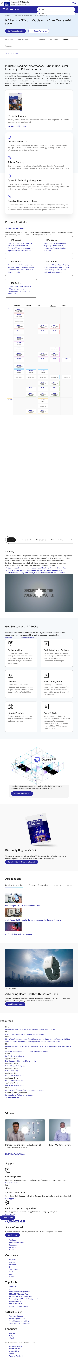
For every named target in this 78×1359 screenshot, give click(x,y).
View (74, 3)
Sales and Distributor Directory (20, 1323)
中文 (11, 1336)
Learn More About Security (18, 568)
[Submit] (39, 13)
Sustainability (14, 1269)
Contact (12, 1272)
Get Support (9, 1199)
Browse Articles (11, 1183)
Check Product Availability (19, 1321)
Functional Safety (25, 540)
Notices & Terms (15, 1346)
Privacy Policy (14, 1349)
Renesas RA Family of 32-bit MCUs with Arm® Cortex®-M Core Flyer (30, 1029)
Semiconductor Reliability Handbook (18, 1095)
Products (7, 15)
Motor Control (41, 540)
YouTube (12, 1240)
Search (56, 9)
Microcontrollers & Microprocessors (22, 15)
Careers (12, 1262)
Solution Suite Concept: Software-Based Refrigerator (24, 1090)
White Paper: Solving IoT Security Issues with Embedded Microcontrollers (36, 573)
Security (11, 540)
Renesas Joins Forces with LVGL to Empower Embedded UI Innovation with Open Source (38, 1046)
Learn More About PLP (13, 1214)
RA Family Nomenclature (14, 1056)
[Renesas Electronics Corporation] (12, 9)
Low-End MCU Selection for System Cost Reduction (24, 1034)
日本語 (11, 1338)
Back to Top (8, 1218)
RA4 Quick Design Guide (14, 1076)
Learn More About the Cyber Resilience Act (49, 568)
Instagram (13, 1247)
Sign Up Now (12, 1235)
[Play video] (39, 593)
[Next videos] (63, 1130)
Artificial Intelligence (58, 540)
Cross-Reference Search (18, 1306)
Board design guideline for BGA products (20, 1061)
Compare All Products (16, 228)
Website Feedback (16, 1356)
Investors (12, 1265)
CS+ (10, 1289)
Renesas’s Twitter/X (16, 1242)
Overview (9, 40)
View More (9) (13, 1097)
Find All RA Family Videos (15, 1154)
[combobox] (56, 13)
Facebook (13, 1245)
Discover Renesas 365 (22, 793)
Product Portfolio (23, 40)
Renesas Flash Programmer (19, 1291)
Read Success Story (15, 1004)
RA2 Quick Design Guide (14, 1080)
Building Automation (14, 885)
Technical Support (16, 1316)
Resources (54, 40)
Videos (65, 40)
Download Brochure (18, 126)
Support (8, 46)
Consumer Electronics (38, 885)
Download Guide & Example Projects (22, 862)
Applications (40, 40)
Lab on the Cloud (15, 1304)
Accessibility (14, 1351)
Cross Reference (40, 31)
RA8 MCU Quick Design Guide (16, 1066)
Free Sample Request (17, 1318)
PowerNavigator (15, 1301)
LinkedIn (12, 1250)
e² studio (12, 1287)
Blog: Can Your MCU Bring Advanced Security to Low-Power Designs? (35, 570)
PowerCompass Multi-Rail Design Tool (23, 1299)
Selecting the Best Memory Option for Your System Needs (26, 1051)
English (12, 1333)
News (11, 1267)
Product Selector (17, 31)
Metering (57, 885)
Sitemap (12, 1354)
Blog (11, 1274)
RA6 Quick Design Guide (14, 1071)
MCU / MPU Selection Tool (18, 1294)
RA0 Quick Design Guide (14, 1085)
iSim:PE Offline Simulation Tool (20, 1296)
